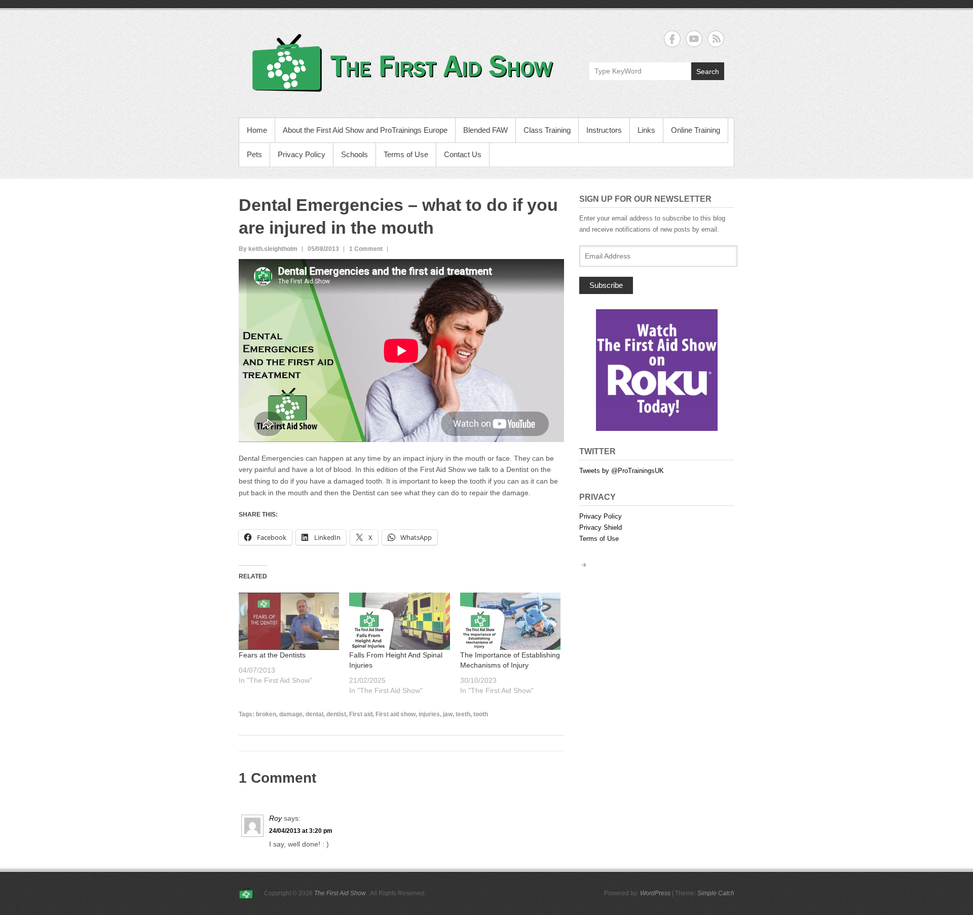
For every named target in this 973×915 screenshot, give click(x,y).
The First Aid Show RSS (715, 38)
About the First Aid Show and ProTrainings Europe (365, 130)
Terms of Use (406, 154)
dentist (336, 714)
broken (266, 714)
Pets (254, 154)
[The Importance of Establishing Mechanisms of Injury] (510, 621)
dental (314, 714)
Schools (354, 154)
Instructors (604, 130)
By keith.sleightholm (268, 248)
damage (291, 714)
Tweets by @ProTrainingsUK (621, 470)
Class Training (547, 130)
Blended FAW (485, 130)
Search (707, 71)
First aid (360, 714)
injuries (429, 714)
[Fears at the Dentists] (289, 621)
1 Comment (366, 248)
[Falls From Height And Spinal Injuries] (399, 621)
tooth (480, 714)
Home (257, 130)
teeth (463, 714)
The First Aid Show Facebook (672, 38)
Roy (275, 818)
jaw (448, 714)
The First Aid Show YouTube (694, 38)
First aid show (396, 714)
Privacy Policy (301, 154)
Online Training (695, 130)
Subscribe (606, 285)
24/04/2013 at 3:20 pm (300, 830)
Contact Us (462, 154)
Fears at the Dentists (272, 655)
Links (646, 130)
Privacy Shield (600, 527)
